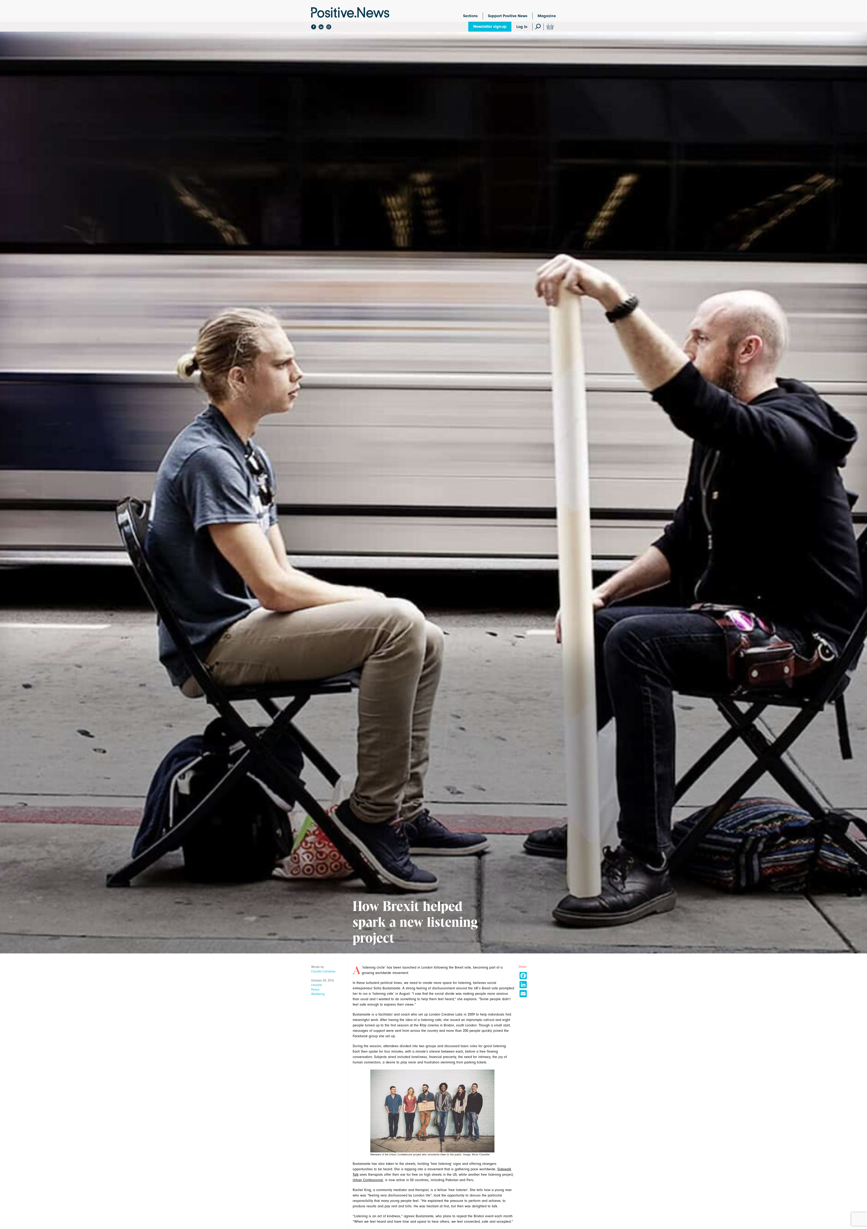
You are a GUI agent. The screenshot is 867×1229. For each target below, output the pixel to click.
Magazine (547, 16)
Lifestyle (316, 985)
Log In (521, 26)
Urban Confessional (368, 1180)
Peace (315, 989)
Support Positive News (507, 16)
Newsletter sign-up (489, 26)
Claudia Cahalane (323, 971)
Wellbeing (318, 994)
